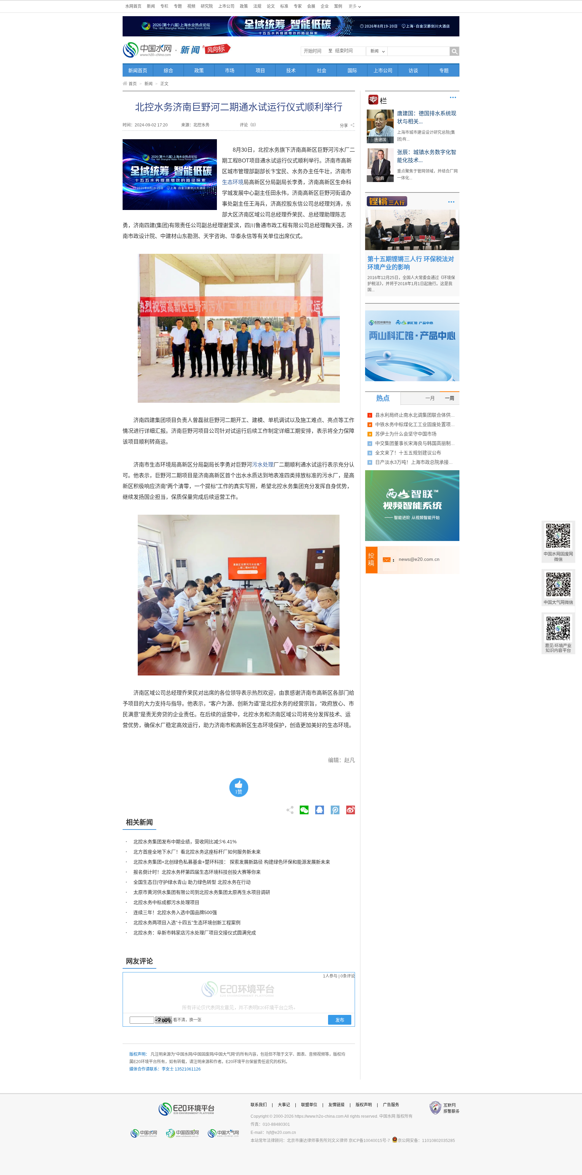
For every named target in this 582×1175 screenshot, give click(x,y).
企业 (325, 6)
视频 (191, 6)
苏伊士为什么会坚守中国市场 (406, 433)
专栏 (164, 6)
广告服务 (391, 1105)
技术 (291, 70)
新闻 (151, 6)
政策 (244, 6)
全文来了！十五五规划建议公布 (408, 452)
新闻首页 (137, 70)
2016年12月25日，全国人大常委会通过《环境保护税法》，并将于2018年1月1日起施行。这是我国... (411, 283)
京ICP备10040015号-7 (369, 1140)
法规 (257, 6)
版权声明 (364, 1105)
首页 (133, 84)
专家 (298, 6)
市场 (229, 70)
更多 (453, 97)
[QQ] (319, 808)
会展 (311, 6)
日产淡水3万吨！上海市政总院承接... (414, 462)
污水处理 (262, 465)
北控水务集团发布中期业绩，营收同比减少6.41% (184, 841)
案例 (338, 6)
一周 (449, 398)
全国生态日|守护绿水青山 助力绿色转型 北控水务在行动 (192, 882)
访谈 (413, 70)
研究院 (207, 6)
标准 (284, 6)
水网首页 (133, 6)
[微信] (304, 808)
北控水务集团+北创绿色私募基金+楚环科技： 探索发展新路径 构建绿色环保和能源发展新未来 (231, 862)
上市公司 (226, 6)
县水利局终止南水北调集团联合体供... (415, 415)
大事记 (284, 1105)
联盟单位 (309, 1105)
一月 (430, 398)
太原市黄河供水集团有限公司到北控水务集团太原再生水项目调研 (201, 892)
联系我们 (259, 1105)
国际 (352, 70)
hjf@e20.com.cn (281, 1132)
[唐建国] (380, 112)
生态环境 (233, 182)
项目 (260, 70)
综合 (168, 70)
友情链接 (336, 1105)
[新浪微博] (350, 808)
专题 (178, 6)
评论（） (249, 125)
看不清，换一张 (187, 1020)
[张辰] (380, 150)
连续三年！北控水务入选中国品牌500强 (175, 912)
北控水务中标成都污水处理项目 (166, 902)
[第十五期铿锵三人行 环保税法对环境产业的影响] (412, 212)
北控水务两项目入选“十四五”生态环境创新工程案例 (186, 922)
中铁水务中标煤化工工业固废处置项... (415, 424)
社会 (321, 70)
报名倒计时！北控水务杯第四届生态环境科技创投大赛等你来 (197, 872)
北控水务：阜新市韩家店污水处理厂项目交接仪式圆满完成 (194, 932)
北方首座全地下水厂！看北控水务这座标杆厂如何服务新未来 (197, 851)
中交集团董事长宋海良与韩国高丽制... (415, 443)
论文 (271, 6)
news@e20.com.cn (419, 559)
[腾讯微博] (336, 808)
